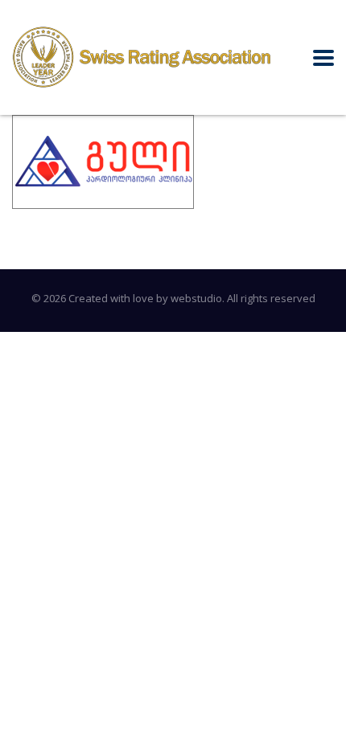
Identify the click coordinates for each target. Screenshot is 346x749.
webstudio (196, 298)
